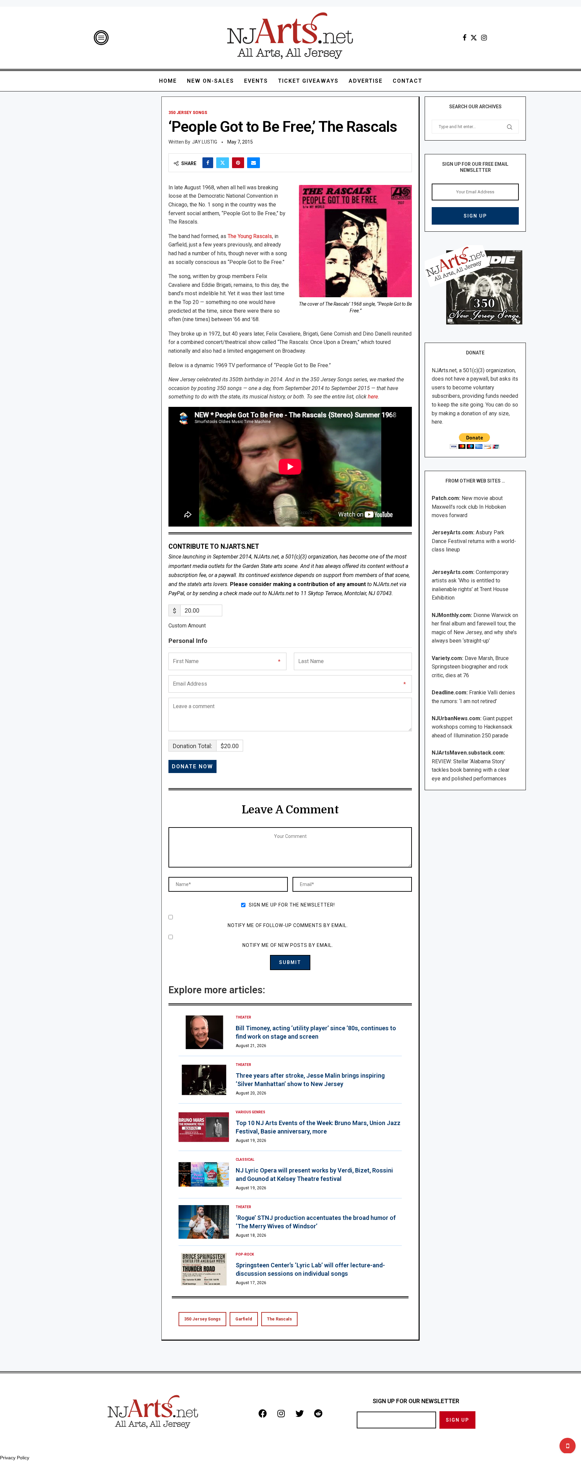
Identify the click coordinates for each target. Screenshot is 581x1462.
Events (256, 81)
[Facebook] (464, 37)
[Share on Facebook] (207, 162)
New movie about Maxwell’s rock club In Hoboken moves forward (469, 506)
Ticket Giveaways (308, 81)
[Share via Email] (253, 162)
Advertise (366, 81)
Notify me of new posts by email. (287, 945)
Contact (407, 81)
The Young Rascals (250, 236)
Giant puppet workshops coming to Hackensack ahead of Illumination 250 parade (472, 727)
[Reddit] (318, 1413)
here (373, 396)
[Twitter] (473, 37)
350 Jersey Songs (202, 1318)
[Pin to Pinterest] (238, 162)
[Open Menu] (101, 37)
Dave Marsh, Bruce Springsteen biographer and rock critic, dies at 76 (470, 667)
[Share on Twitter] (222, 162)
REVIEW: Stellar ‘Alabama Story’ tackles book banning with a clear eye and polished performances (470, 770)
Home (168, 81)
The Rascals (279, 1318)
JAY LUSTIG (204, 142)
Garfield (243, 1318)
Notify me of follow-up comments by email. (288, 925)
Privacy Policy (14, 1457)
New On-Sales (210, 81)
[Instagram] (484, 37)
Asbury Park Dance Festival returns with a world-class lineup (474, 541)
